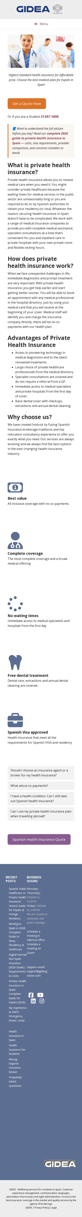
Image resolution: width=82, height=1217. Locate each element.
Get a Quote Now (27, 103)
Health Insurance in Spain (16, 1036)
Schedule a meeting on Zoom (34, 948)
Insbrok (41, 9)
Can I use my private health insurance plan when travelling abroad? (40, 813)
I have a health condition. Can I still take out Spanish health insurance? (38, 798)
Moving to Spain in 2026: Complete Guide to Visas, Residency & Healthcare (17, 936)
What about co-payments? (29, 786)
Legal (54, 1207)
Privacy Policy (42, 1207)
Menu (44, 24)
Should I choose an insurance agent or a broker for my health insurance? (39, 772)
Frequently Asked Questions (15, 1081)
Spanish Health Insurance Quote (39, 839)
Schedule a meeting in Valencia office (36, 936)
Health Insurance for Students (17, 1049)
